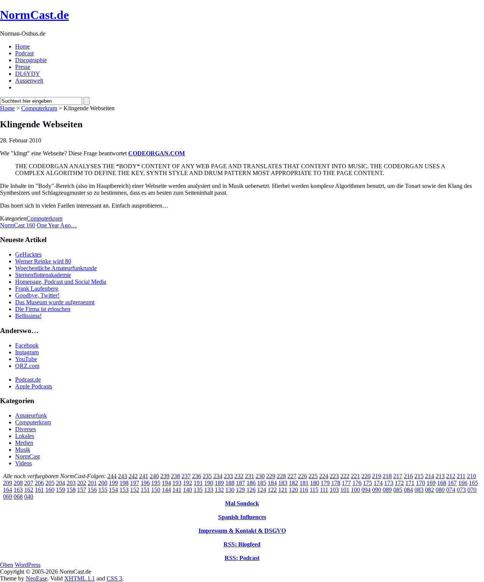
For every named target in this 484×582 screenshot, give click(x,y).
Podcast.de (28, 379)
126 (251, 490)
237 (186, 476)
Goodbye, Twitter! (37, 295)
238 (175, 476)
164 (7, 490)
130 (229, 490)
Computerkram (39, 108)
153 (124, 490)
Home (22, 46)
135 (198, 490)
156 (92, 490)
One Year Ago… (57, 225)
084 (408, 490)
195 (155, 483)
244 (111, 476)
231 (249, 476)
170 (420, 483)
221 (355, 476)
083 (419, 490)
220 (366, 476)
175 (367, 483)
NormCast (27, 456)
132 (219, 490)
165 (473, 483)
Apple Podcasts (33, 386)
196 (145, 483)
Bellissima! (28, 316)
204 (60, 483)
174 (378, 483)
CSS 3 (114, 578)
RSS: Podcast (242, 558)
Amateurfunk (31, 415)
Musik (22, 449)
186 (251, 483)
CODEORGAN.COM (156, 153)
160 (49, 490)
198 (124, 483)
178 (335, 483)
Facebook (27, 345)
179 (325, 483)
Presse (22, 67)
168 (441, 483)
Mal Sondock (242, 503)
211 (461, 476)
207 (28, 483)
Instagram (27, 352)
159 (60, 490)
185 (261, 483)
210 (471, 476)
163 (18, 490)
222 (344, 476)
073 (461, 490)
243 (122, 476)
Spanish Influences (242, 517)
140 (187, 490)
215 (419, 476)
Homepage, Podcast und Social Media (60, 281)
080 (440, 490)
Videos (23, 463)
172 (399, 483)
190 (208, 483)
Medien (24, 443)
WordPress (27, 565)
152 (134, 490)
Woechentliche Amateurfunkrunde (56, 268)
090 (376, 490)
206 (39, 483)
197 (134, 483)
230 (260, 476)
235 (207, 476)
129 (240, 490)
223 (334, 476)
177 (346, 483)
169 (431, 483)
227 (291, 476)
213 (440, 476)
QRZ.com (27, 366)
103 (334, 490)
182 (293, 483)
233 (228, 476)
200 (102, 483)
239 (164, 476)
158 (71, 490)
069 (7, 496)
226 (302, 476)
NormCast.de (34, 15)
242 (133, 476)
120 (293, 490)
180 (314, 483)
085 (397, 490)
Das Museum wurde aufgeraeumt (55, 302)
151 (145, 490)
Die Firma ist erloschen (42, 309)
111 (324, 490)
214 (429, 476)
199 (113, 483)
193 (177, 483)
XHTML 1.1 (79, 578)
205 (49, 483)
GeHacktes (28, 254)
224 (323, 476)
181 (304, 483)
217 (397, 476)
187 (240, 483)
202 (81, 483)
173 (388, 483)
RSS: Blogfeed (242, 544)
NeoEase (36, 578)
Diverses (25, 429)
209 (7, 483)
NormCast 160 (17, 225)
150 (155, 490)
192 (187, 483)
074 (450, 490)
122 (272, 490)
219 (376, 476)
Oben (6, 565)
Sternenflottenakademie (43, 275)
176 (356, 483)
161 (39, 490)
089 (387, 490)
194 (166, 483)
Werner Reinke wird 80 (43, 261)
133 (208, 490)
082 (429, 490)
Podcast (24, 53)
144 (166, 490)
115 (314, 490)
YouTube (26, 359)
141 (177, 490)
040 (28, 496)
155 (102, 490)
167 (452, 483)
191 (198, 483)
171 (409, 483)
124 (261, 490)
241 (143, 476)
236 (196, 476)
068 (18, 496)
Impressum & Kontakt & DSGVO (242, 530)
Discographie (31, 60)
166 (462, 483)
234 (217, 476)
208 (18, 483)
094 (366, 490)
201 (92, 483)
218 (387, 476)
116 (303, 490)
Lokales (24, 436)
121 (282, 490)
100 (355, 490)
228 (281, 476)
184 (272, 483)
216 (408, 476)
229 (270, 476)
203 (71, 483)
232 (239, 476)
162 (28, 490)
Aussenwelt (29, 80)
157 (81, 490)
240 (154, 476)
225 (313, 476)
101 (344, 490)
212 (450, 476)
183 (282, 483)
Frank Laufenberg (36, 288)
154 (113, 490)
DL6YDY (27, 73)
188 (229, 483)
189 (219, 483)
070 (471, 490)
